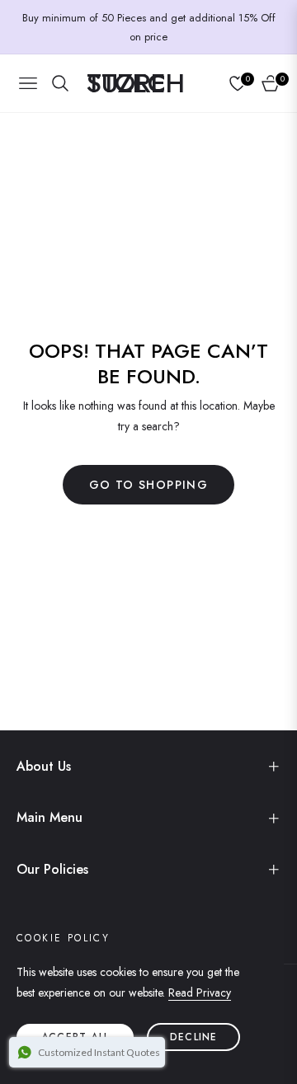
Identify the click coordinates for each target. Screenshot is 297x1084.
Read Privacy (199, 992)
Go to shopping (149, 484)
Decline (193, 1037)
